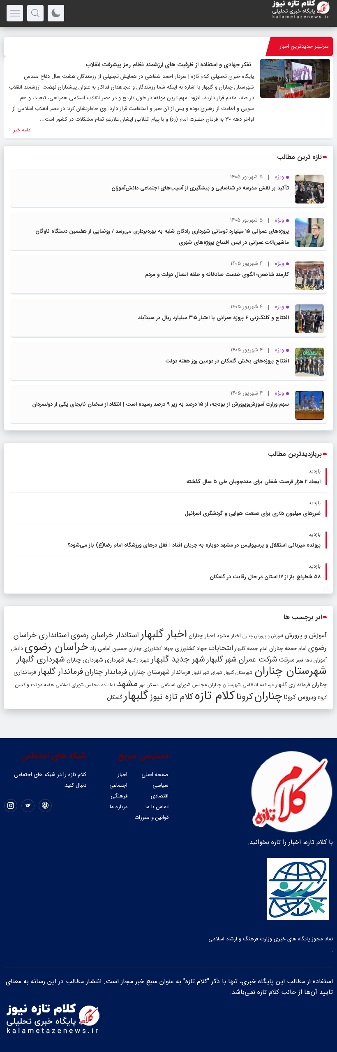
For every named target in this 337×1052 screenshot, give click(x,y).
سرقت (287, 660)
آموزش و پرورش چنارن (262, 636)
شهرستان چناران (290, 671)
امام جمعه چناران (288, 648)
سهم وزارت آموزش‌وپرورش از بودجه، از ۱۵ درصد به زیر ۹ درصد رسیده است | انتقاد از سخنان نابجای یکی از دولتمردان (160, 404)
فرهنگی (119, 796)
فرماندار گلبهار (60, 671)
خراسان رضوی (56, 647)
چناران (268, 696)
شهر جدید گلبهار (178, 659)
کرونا (244, 697)
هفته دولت (42, 685)
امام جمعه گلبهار (251, 649)
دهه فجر (304, 660)
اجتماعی (118, 785)
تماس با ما (156, 806)
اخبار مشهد (229, 635)
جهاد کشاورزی (191, 648)
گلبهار (136, 696)
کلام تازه (215, 695)
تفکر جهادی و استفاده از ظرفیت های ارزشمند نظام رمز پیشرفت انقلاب (169, 64)
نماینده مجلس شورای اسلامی (85, 685)
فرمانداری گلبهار (292, 684)
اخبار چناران (202, 635)
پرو (257, 46)
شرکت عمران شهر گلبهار (242, 660)
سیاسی (160, 785)
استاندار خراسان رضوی (105, 635)
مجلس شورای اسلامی (183, 685)
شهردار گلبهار (137, 660)
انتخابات (220, 648)
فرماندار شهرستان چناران (159, 672)
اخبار (122, 774)
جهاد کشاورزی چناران (151, 649)
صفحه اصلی (154, 774)
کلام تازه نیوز (171, 697)
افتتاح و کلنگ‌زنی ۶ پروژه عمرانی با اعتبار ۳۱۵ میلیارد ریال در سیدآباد (213, 317)
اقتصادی (159, 796)
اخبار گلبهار (164, 634)
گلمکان (114, 697)
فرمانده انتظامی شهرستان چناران (241, 685)
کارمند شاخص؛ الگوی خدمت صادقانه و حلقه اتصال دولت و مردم (217, 274)
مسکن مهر (149, 685)
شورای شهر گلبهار (207, 672)
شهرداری (115, 659)
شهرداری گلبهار (40, 659)
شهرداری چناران (85, 659)
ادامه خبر (22, 130)
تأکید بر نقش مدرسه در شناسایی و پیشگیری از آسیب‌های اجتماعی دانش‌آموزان (200, 188)
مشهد (127, 684)
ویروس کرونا (300, 697)
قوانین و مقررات (151, 817)
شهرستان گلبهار (238, 672)
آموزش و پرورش (306, 635)
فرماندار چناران (106, 672)
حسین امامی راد (108, 648)
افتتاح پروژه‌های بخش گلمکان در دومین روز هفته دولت (227, 361)
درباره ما (118, 806)
